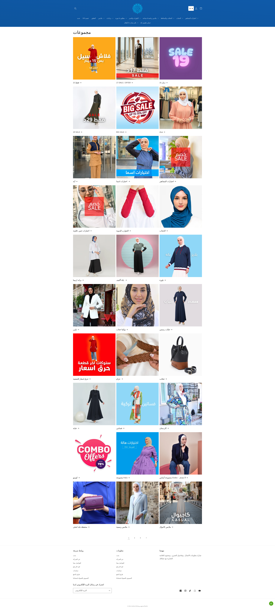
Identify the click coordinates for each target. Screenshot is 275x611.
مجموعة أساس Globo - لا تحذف (173, 477)
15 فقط (76, 82)
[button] (75, 8)
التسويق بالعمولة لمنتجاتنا (81, 578)
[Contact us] (271, 603)
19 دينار (162, 82)
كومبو (75, 477)
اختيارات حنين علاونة (81, 231)
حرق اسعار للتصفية (80, 379)
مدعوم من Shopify (143, 606)
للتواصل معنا (77, 563)
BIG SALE (120, 132)
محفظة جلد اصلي (80, 527)
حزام (118, 379)
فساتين (119, 428)
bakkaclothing (135, 606)
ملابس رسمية (121, 527)
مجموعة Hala (122, 477)
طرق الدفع (76, 574)
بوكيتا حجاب (121, 329)
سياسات (75, 571)
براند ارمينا (77, 280)
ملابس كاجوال (165, 527)
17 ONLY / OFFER (123, 82)
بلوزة (162, 280)
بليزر (75, 329)
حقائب (162, 379)
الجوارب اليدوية (122, 231)
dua (161, 132)
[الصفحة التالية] (146, 537)
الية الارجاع (76, 567)
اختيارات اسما (122, 181)
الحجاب (163, 231)
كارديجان (163, 428)
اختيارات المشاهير (167, 181)
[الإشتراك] (109, 590)
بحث (74, 555)
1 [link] (128, 538)
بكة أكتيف (120, 280)
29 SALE (76, 132)
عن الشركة (76, 559)
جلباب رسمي (165, 329)
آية (74, 181)
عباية (75, 428)
